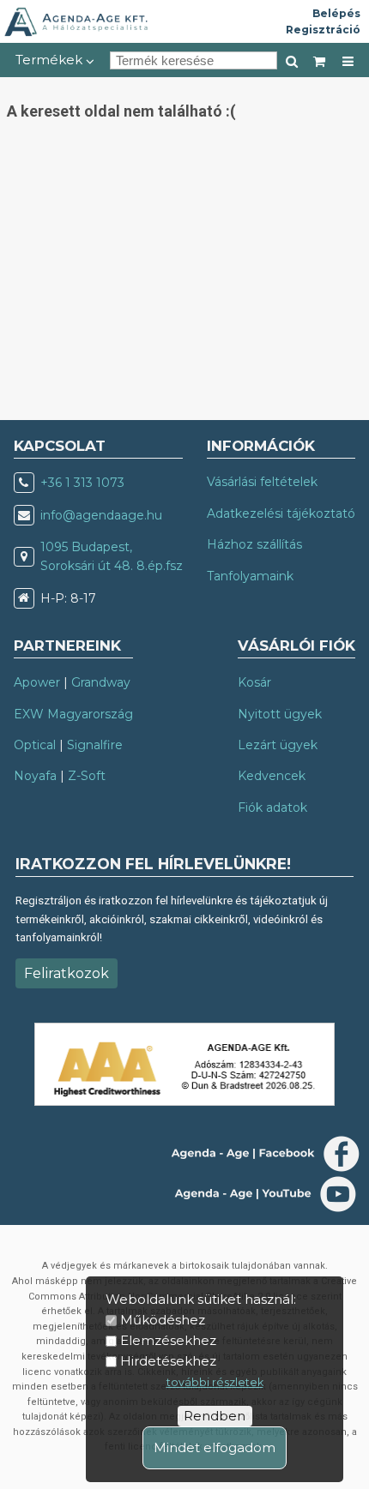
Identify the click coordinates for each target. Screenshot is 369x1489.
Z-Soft (87, 776)
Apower (37, 682)
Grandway (100, 682)
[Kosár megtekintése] (320, 60)
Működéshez (162, 1320)
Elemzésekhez (168, 1340)
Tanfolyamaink (250, 576)
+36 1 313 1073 (82, 482)
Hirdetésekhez (168, 1361)
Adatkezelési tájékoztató (281, 513)
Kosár (254, 682)
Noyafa (35, 776)
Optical (35, 745)
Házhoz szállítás (254, 544)
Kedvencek (271, 776)
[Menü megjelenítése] (348, 60)
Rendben (214, 1416)
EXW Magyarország (73, 714)
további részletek (214, 1382)
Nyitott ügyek (280, 714)
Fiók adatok (272, 807)
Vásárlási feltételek (262, 481)
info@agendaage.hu (101, 515)
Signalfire (95, 745)
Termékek (50, 59)
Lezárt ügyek (278, 745)
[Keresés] (291, 60)
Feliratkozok (66, 973)
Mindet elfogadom (214, 1447)
